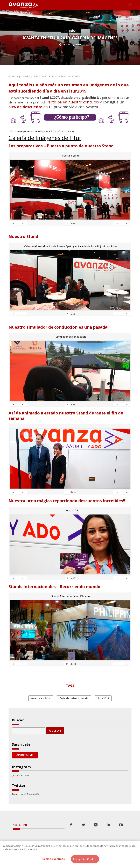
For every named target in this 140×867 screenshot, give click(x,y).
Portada (13, 76)
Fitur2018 (103, 698)
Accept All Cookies (85, 859)
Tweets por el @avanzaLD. (25, 794)
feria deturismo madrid (74, 698)
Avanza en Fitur (40, 698)
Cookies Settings (53, 859)
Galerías (70, 31)
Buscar (56, 730)
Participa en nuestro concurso (72, 102)
